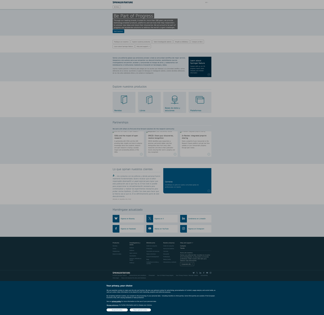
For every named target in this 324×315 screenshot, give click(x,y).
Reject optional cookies (140, 310)
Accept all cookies (117, 310)
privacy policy (116, 301)
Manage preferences (112, 305)
